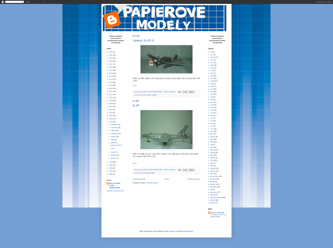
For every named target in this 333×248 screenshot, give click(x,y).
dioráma (213, 179)
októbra (114, 130)
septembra (115, 134)
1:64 (211, 123)
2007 (111, 107)
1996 (111, 174)
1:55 (211, 118)
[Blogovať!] (186, 92)
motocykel (213, 192)
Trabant (213, 158)
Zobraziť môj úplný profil (115, 191)
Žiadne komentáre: (170, 91)
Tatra (212, 155)
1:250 (212, 81)
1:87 (211, 131)
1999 (111, 165)
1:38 (211, 97)
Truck (212, 160)
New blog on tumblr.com (218, 214)
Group (212, 150)
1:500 (212, 113)
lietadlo (154, 95)
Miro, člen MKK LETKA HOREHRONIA (114, 185)
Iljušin (148, 173)
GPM (144, 95)
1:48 (211, 107)
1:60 (211, 121)
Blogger (190, 231)
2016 (111, 79)
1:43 (211, 105)
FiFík (211, 142)
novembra (114, 127)
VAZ (211, 163)
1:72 (211, 129)
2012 (111, 91)
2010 (111, 97)
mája (113, 140)
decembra (114, 124)
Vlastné (212, 171)
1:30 (211, 84)
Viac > (135, 85)
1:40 (211, 100)
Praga (212, 152)
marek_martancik (217, 213)
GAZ (211, 147)
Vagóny (212, 168)
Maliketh (173, 231)
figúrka (212, 181)
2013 (111, 88)
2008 (111, 104)
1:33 (140, 95)
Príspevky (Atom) (152, 183)
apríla (113, 143)
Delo (211, 139)
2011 (111, 94)
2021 (111, 64)
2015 (111, 82)
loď (211, 190)
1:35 (211, 94)
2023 (111, 58)
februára (114, 155)
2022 (111, 61)
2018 (111, 73)
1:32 (211, 89)
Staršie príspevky (194, 179)
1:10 (211, 55)
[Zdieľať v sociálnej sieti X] (188, 92)
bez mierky (214, 176)
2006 (111, 110)
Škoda (212, 203)
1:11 (211, 60)
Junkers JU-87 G (143, 40)
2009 (111, 100)
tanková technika (216, 197)
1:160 (212, 68)
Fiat (211, 145)
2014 (111, 85)
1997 (111, 171)
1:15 (211, 63)
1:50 (211, 110)
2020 (111, 67)
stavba (212, 195)
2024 (111, 55)
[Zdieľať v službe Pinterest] (193, 92)
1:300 (212, 86)
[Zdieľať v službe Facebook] (191, 92)
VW (211, 166)
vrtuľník (212, 200)
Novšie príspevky (139, 179)
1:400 (212, 102)
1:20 (211, 73)
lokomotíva (214, 187)
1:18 (211, 70)
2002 (111, 119)
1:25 (211, 78)
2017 (111, 76)
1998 (111, 168)
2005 (111, 113)
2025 (111, 52)
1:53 (211, 115)
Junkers (149, 95)
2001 (111, 122)
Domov (166, 179)
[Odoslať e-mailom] (183, 92)
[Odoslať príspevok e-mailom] (179, 91)
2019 (111, 70)
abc (211, 174)
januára (114, 158)
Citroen (212, 137)
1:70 (211, 126)
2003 (111, 116)
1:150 (212, 65)
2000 (111, 162)
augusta (114, 136)
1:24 (211, 76)
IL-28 (136, 105)
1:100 (212, 57)
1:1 (211, 52)
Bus (211, 134)
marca (113, 152)
